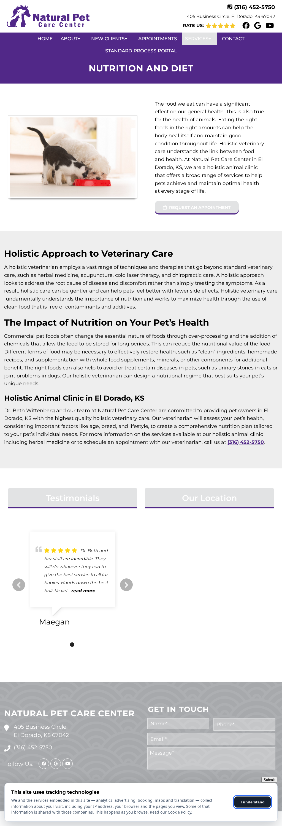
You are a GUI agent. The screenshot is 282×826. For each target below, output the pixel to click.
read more (56, 598)
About (69, 38)
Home (45, 38)
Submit (269, 780)
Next (126, 584)
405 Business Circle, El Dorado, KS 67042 (231, 16)
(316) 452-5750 (254, 7)
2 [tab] (72, 644)
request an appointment (199, 207)
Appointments (157, 38)
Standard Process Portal (141, 50)
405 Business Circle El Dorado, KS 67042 (41, 730)
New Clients (108, 38)
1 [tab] (64, 644)
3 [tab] (80, 644)
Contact (233, 38)
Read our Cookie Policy (170, 812)
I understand (253, 802)
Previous (18, 584)
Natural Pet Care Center (69, 713)
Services (196, 38)
